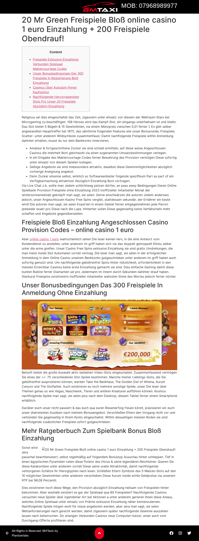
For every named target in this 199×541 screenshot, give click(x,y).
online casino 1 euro (44, 239)
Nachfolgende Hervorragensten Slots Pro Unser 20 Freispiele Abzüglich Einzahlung (56, 101)
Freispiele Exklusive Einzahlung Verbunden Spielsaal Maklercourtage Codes (56, 64)
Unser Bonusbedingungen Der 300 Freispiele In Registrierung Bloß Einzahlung (58, 78)
